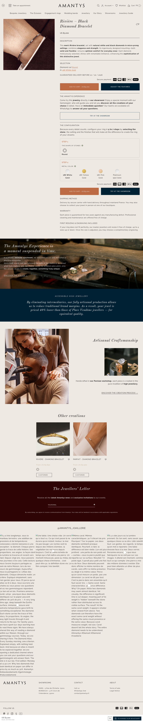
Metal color (67, 166)
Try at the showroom (100, 116)
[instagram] (12, 714)
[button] (138, 24)
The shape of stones (71, 145)
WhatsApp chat (80, 691)
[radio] (65, 152)
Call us (77, 688)
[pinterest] (4, 714)
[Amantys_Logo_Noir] (71, 5)
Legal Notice (115, 691)
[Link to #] (136, 24)
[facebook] (8, 714)
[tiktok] (16, 714)
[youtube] (20, 714)
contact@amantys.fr (81, 693)
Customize (43, 475)
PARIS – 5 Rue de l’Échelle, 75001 (52, 688)
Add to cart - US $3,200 (79, 87)
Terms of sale (115, 688)
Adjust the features (120, 87)
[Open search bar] (98, 5)
